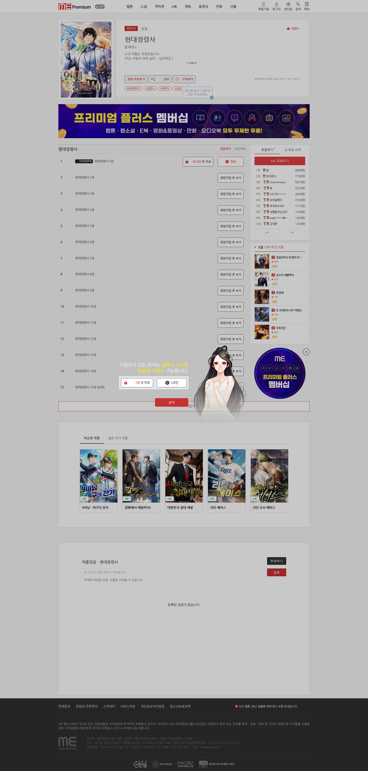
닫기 (171, 402)
